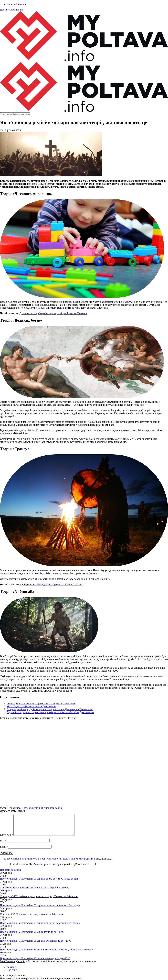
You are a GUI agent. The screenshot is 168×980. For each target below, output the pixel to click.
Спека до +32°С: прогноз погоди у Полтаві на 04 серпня (31, 914)
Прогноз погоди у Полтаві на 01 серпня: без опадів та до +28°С (35, 940)
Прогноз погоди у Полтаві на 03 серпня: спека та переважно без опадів (40, 923)
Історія (21, 961)
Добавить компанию (11, 9)
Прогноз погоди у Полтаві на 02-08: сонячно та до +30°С (32, 931)
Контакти (12, 967)
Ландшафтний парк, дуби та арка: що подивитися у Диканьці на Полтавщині (50, 709)
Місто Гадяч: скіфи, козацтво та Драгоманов (31, 706)
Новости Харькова (10, 869)
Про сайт (12, 970)
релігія (36, 807)
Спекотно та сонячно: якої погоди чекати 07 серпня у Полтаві (34, 887)
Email (3, 846)
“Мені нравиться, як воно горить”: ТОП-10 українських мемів (41, 703)
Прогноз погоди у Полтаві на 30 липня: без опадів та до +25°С (35, 958)
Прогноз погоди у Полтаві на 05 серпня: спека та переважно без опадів (40, 905)
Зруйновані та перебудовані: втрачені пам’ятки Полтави (51, 584)
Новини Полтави (16, 4)
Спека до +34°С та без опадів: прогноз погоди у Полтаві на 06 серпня (39, 896)
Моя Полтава (7, 961)
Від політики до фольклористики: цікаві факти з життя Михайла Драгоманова (50, 712)
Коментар (6, 834)
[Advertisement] (84, 764)
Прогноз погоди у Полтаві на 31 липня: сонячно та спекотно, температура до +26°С (47, 949)
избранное (14, 807)
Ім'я (2, 840)
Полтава (26, 807)
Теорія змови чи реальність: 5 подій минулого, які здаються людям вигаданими (51, 858)
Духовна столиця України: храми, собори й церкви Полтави (53, 313)
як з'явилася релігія (51, 807)
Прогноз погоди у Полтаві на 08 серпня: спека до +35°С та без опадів (39, 878)
